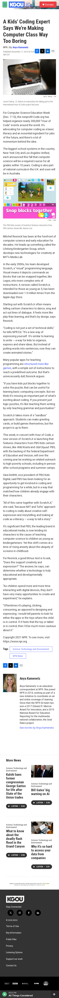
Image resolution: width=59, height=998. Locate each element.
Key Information (13, 933)
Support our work (14, 959)
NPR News (18, 656)
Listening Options (14, 952)
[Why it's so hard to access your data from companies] (42, 828)
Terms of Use (12, 926)
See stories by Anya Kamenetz (37, 727)
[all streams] (55, 994)
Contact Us (11, 965)
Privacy (9, 946)
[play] (5, 994)
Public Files (11, 939)
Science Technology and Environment (31, 649)
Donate (49, 4)
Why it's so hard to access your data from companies (41, 852)
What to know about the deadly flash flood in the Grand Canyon (15, 838)
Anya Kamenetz (20, 47)
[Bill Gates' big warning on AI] (42, 771)
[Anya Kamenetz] (10, 683)
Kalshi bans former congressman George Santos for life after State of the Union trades (16, 786)
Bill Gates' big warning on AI (40, 792)
